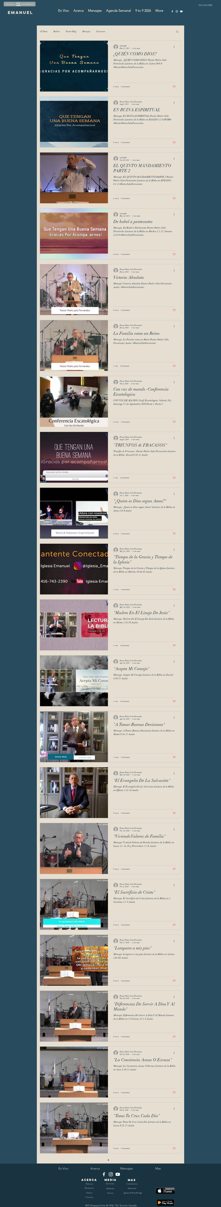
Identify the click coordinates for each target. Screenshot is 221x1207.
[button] (177, 31)
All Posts (44, 31)
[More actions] (175, 47)
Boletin (57, 31)
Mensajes (86, 31)
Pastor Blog (71, 31)
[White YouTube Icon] (181, 11)
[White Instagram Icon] (176, 11)
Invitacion (100, 31)
